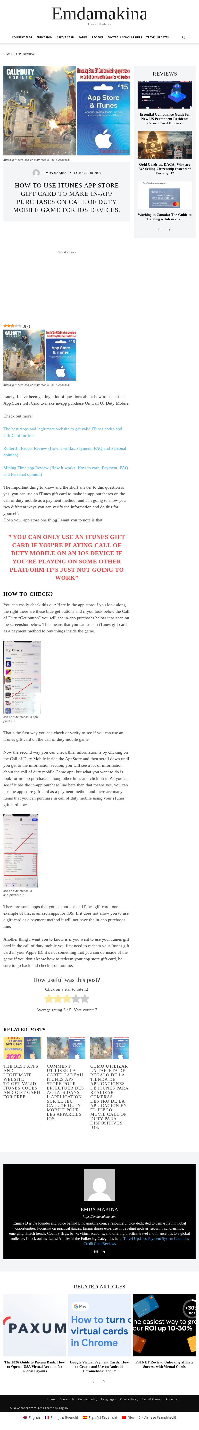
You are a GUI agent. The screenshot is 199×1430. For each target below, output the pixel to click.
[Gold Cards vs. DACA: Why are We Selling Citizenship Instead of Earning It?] (165, 145)
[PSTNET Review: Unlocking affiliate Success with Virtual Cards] (164, 1325)
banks (82, 37)
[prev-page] (160, 230)
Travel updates (157, 37)
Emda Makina (54, 172)
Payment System (160, 1238)
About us (172, 1399)
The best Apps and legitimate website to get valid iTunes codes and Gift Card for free (21, 1081)
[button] (183, 37)
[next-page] (168, 230)
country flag (22, 37)
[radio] (48, 999)
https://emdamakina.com (99, 1216)
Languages (108, 1399)
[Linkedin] (103, 1250)
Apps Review (24, 54)
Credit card (65, 37)
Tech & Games (152, 1399)
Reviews (97, 37)
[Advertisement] (67, 288)
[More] (121, 236)
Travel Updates (135, 1238)
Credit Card (92, 1244)
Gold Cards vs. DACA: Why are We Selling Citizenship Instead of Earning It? (165, 168)
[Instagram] (96, 1250)
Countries (181, 1238)
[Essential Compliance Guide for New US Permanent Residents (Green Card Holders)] (165, 95)
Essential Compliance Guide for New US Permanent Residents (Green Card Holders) (165, 118)
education (44, 37)
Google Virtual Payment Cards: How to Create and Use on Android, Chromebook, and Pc (99, 1366)
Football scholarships (125, 37)
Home (7, 54)
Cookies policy (87, 1399)
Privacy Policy (129, 1399)
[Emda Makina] (37, 173)
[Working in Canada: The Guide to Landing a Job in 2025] (165, 195)
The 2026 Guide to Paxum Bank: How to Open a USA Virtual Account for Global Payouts (34, 1366)
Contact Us (66, 1399)
